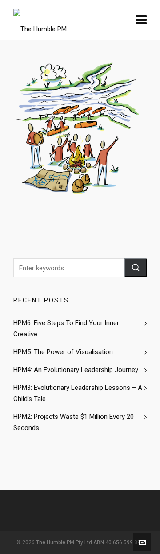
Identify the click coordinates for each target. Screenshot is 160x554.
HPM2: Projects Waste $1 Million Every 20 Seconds (73, 422)
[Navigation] (141, 20)
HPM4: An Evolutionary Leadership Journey (75, 370)
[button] (135, 267)
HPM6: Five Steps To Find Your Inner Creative (66, 328)
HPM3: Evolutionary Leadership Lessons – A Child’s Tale (77, 393)
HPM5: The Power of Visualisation (63, 352)
